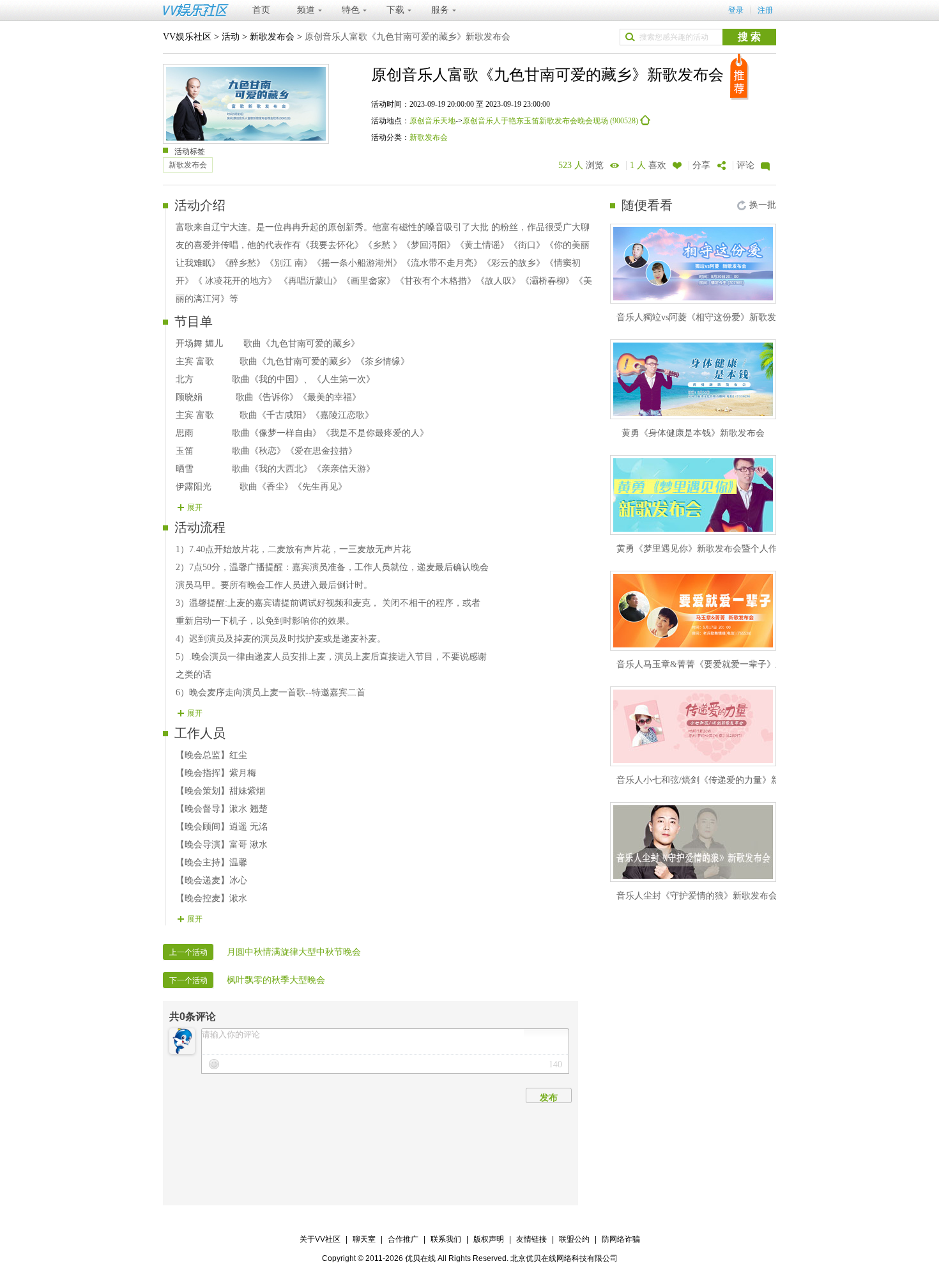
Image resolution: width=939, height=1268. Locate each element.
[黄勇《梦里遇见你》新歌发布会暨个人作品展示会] (693, 495)
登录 (736, 10)
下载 (395, 10)
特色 (351, 10)
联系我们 (446, 1239)
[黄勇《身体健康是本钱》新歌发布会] (693, 379)
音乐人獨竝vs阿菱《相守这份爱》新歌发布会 (705, 317)
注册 (765, 10)
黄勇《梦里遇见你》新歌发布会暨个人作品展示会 (714, 548)
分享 (701, 165)
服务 (440, 10)
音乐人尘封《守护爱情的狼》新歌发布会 (696, 896)
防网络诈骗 (621, 1239)
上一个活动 (188, 952)
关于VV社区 (320, 1239)
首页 (261, 10)
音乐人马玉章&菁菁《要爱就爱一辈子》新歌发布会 (718, 664)
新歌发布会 (272, 37)
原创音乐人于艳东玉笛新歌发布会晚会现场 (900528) (551, 120)
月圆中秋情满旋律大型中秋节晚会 (294, 952)
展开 (194, 507)
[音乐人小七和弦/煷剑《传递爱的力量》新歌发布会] (693, 726)
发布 (549, 1097)
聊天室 (364, 1239)
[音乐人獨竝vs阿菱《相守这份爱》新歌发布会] (693, 264)
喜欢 (648, 165)
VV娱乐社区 (187, 37)
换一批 (762, 205)
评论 (745, 165)
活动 (231, 37)
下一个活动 (188, 980)
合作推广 (403, 1239)
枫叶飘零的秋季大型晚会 (276, 980)
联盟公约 (574, 1239)
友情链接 (531, 1239)
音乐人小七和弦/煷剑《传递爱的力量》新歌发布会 (716, 780)
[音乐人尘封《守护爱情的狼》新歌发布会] (693, 842)
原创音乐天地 (432, 120)
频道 (306, 10)
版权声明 (488, 1239)
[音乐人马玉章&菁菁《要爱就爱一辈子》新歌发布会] (693, 611)
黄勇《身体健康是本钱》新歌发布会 (693, 433)
